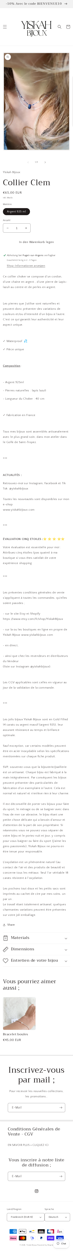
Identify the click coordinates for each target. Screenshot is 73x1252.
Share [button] (11, 924)
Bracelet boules (15, 1034)
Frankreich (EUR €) (22, 1217)
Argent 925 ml (16, 211)
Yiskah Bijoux (31, 1245)
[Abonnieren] (60, 1107)
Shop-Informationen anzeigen (26, 265)
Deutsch (53, 1217)
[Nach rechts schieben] (45, 162)
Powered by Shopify (45, 1245)
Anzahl (6, 220)
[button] (5, 27)
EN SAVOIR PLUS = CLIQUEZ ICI (28, 1145)
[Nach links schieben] (28, 162)
